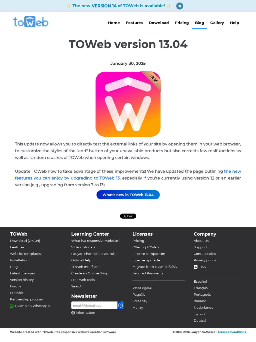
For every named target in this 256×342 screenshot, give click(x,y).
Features (134, 22)
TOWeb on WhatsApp (32, 306)
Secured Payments (147, 273)
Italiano (200, 301)
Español (200, 281)
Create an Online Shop (89, 273)
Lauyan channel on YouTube (94, 254)
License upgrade (146, 260)
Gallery (217, 22)
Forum (15, 286)
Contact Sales (205, 254)
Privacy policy (205, 260)
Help (234, 22)
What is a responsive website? (95, 241)
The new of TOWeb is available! (118, 6)
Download (159, 22)
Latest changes (22, 273)
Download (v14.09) (25, 241)
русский (199, 314)
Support (200, 247)
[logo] (32, 21)
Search (76, 286)
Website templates (25, 254)
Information (85, 312)
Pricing (182, 22)
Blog (199, 22)
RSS (203, 267)
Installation (19, 260)
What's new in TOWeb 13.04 (128, 195)
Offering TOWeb (145, 247)
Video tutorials (83, 247)
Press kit (17, 293)
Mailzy (137, 307)
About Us (201, 241)
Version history (22, 280)
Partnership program (27, 299)
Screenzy (139, 301)
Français (201, 288)
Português (202, 294)
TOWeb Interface (84, 267)
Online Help (81, 260)
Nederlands (203, 307)
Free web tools (83, 280)
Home (114, 22)
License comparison (148, 254)
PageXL (138, 294)
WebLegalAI (142, 288)
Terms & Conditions (232, 332)
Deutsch (201, 320)
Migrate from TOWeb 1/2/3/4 (154, 267)
